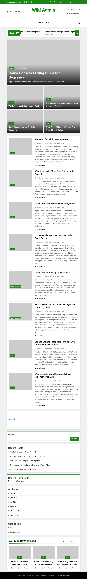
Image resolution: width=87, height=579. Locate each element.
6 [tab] (77, 541)
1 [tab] (63, 541)
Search (11, 435)
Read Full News (40, 165)
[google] (16, 11)
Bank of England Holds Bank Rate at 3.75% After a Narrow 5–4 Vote (67, 564)
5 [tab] (74, 541)
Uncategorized (16, 286)
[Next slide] (79, 2)
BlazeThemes (65, 575)
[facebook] (8, 11)
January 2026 (14, 515)
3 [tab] (69, 541)
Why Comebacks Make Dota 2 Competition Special (28, 456)
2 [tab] (66, 541)
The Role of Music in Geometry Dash (23, 106)
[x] (13, 11)
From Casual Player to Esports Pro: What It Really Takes (30, 465)
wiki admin (43, 10)
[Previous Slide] (75, 2)
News (11, 68)
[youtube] (19, 11)
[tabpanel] (20, 557)
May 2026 (13, 502)
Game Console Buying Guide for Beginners (60, 2)
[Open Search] (75, 23)
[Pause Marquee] (77, 33)
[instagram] (10, 11)
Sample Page (43, 23)
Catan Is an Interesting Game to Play (52, 272)
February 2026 (15, 511)
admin (39, 143)
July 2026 (13, 493)
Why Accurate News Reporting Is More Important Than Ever (19, 564)
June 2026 (13, 498)
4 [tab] (71, 541)
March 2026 (14, 506)
